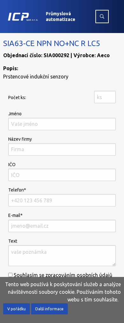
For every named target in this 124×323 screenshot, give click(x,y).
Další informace (49, 309)
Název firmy (20, 139)
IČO (12, 164)
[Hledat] (102, 16)
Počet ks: (17, 97)
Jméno (15, 113)
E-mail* (15, 215)
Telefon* (17, 189)
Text (12, 241)
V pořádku (16, 309)
